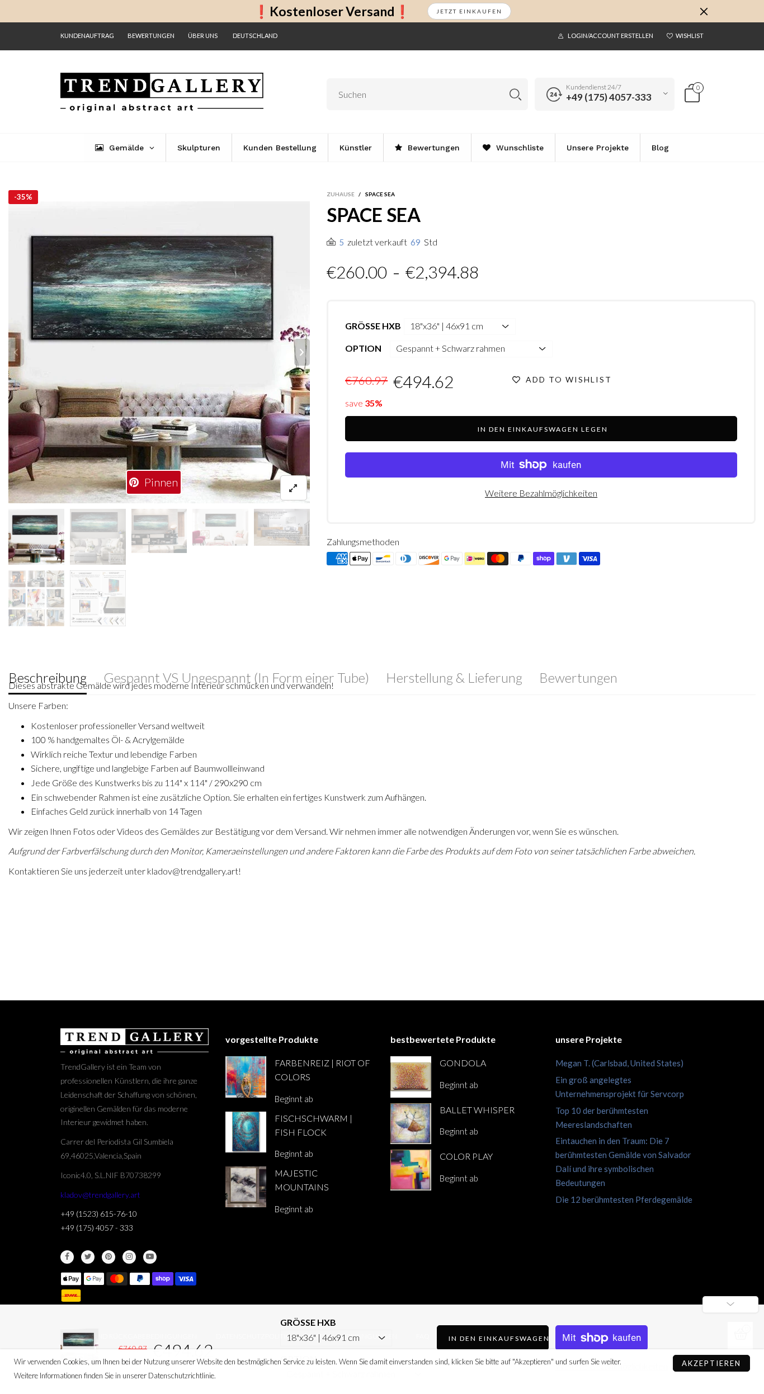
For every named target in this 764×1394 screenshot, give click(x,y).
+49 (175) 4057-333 (609, 97)
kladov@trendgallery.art (100, 1194)
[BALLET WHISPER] (410, 1123)
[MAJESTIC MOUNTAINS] (245, 1186)
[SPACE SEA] (282, 527)
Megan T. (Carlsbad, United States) (619, 1063)
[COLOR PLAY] (410, 1170)
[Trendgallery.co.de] (161, 92)
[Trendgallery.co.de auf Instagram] (129, 1257)
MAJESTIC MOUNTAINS (302, 1180)
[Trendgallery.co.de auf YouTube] (150, 1257)
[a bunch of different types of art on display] (98, 598)
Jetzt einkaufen (469, 11)
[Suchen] (515, 94)
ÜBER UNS (203, 35)
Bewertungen (151, 35)
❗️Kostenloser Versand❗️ (332, 11)
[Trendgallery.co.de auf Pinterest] (108, 1257)
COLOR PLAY (466, 1156)
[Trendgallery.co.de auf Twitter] (88, 1257)
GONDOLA (463, 1062)
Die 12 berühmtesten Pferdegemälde (623, 1199)
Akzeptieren (711, 1363)
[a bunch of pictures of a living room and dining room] (36, 598)
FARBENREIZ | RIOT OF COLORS (322, 1069)
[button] (16, 352)
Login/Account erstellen (610, 35)
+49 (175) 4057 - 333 (96, 1227)
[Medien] (293, 487)
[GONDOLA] (410, 1076)
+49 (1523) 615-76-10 (98, 1213)
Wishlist (690, 35)
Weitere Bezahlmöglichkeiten (541, 493)
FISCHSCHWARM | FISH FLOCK (313, 1125)
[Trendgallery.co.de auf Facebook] (67, 1257)
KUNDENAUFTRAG (87, 35)
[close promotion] (703, 11)
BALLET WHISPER (477, 1109)
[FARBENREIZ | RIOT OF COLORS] (245, 1076)
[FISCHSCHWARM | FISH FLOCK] (245, 1132)
